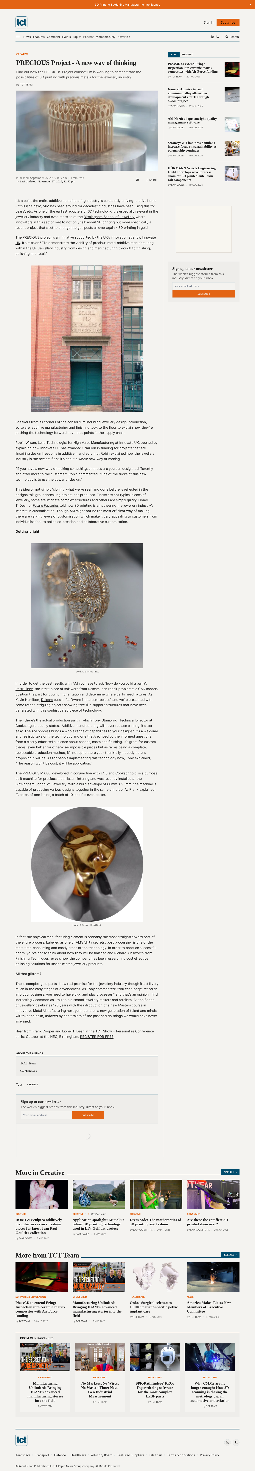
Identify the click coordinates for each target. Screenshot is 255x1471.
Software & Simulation (30, 1296)
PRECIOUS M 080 (36, 773)
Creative (22, 54)
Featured (187, 54)
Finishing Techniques (32, 958)
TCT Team (26, 84)
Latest (174, 54)
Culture (20, 1214)
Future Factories (46, 505)
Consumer (193, 1214)
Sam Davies (178, 106)
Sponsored (80, 1296)
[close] (251, 4)
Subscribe (88, 1115)
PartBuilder (24, 689)
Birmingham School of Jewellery (109, 217)
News (190, 1296)
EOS (104, 773)
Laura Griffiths (143, 1229)
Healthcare (137, 1296)
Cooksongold (125, 773)
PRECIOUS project (37, 237)
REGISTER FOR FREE (96, 1037)
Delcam (47, 700)
